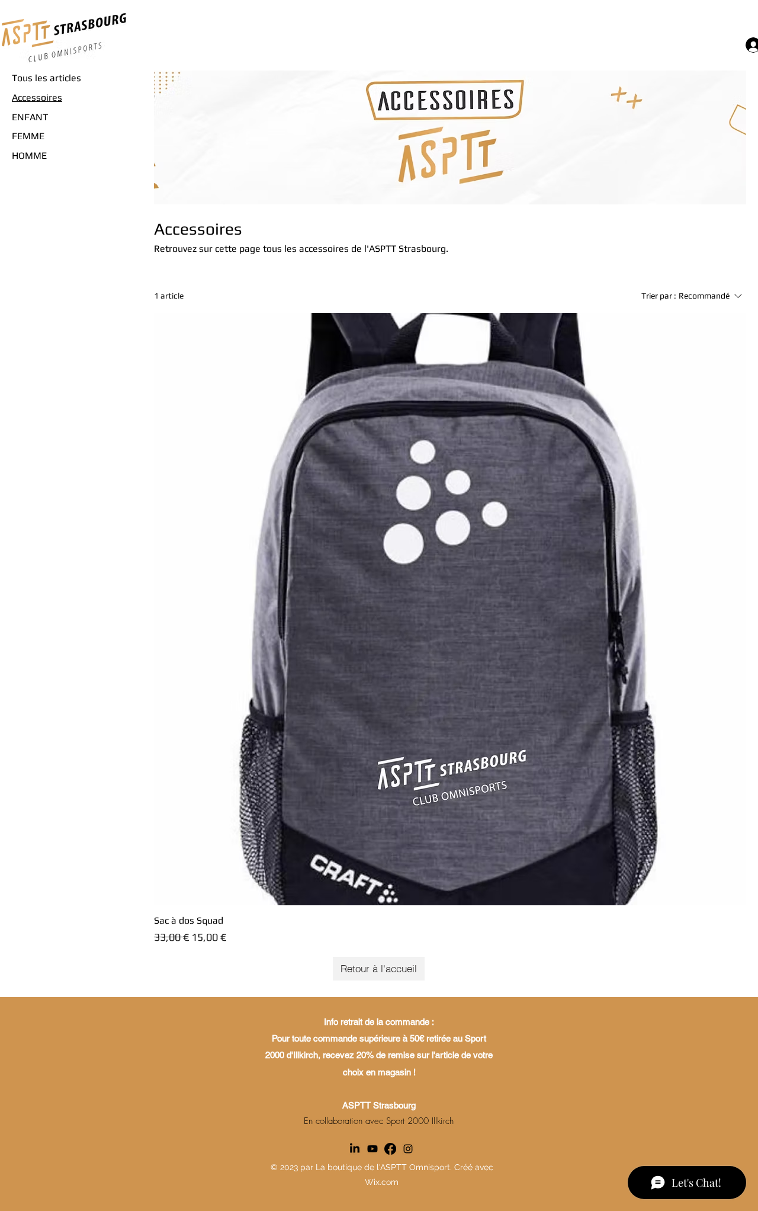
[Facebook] (390, 1149)
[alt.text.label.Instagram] (408, 1149)
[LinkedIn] (355, 1149)
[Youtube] (372, 1149)
